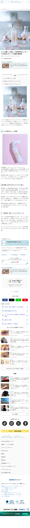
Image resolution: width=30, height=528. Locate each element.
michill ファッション (25, 381)
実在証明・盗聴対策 (4, 491)
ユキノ (28, 349)
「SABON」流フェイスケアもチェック (12, 84)
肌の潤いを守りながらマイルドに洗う (12, 81)
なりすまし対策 (18, 494)
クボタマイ (27, 357)
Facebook (23, 254)
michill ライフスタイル (25, 342)
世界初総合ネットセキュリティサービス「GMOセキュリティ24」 (12, 486)
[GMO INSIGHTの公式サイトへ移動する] (15, 479)
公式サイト (4, 254)
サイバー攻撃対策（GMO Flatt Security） (8, 494)
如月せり (27, 388)
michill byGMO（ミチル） (6, 9)
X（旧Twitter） (15, 254)
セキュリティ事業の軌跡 (5, 496)
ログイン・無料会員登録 (15, 431)
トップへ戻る (14, 291)
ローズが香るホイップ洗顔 (10, 78)
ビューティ (14, 9)
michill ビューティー (25, 364)
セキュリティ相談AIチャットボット (7, 489)
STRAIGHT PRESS (7, 58)
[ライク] (28, 1)
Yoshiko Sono (26, 335)
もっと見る (15, 414)
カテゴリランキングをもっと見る (15, 368)
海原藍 (28, 396)
